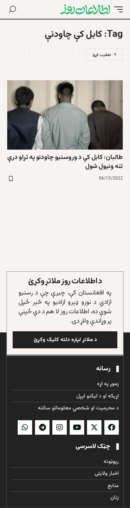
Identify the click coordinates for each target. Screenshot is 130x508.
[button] (116, 9)
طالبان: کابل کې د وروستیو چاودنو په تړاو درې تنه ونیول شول (65, 162)
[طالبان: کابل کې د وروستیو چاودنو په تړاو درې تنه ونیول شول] (65, 115)
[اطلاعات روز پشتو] (85, 9)
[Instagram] (59, 427)
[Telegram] (42, 427)
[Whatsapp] (25, 427)
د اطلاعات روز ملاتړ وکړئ (65, 281)
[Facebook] (111, 427)
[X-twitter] (94, 427)
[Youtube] (77, 427)
